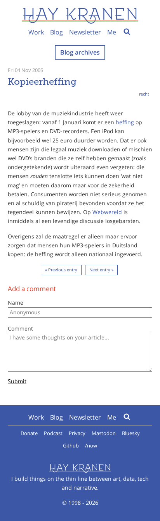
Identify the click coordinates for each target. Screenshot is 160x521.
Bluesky (131, 433)
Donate (29, 433)
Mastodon (104, 433)
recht (144, 94)
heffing (125, 122)
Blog (56, 32)
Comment (20, 328)
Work (36, 32)
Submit (17, 381)
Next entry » (101, 269)
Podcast (53, 433)
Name (15, 302)
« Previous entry (61, 269)
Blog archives (80, 52)
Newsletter (85, 32)
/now (91, 445)
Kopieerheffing (42, 81)
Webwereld (107, 212)
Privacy (77, 433)
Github (71, 445)
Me (111, 32)
